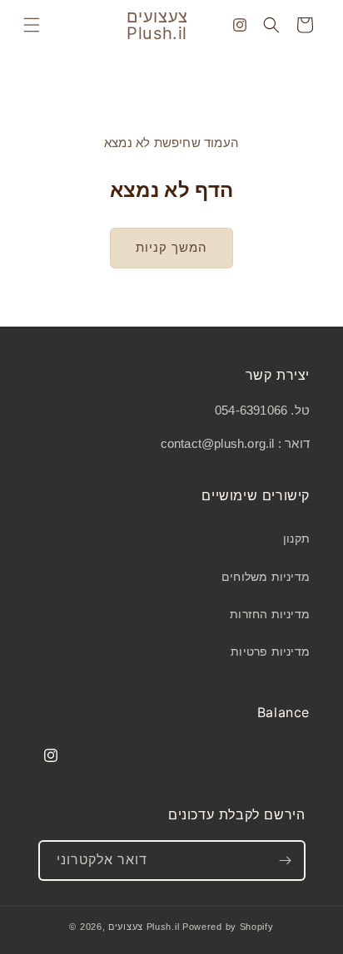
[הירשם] (285, 860)
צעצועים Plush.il (143, 927)
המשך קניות (171, 247)
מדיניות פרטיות (270, 651)
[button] (31, 25)
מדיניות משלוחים (265, 576)
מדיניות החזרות (270, 614)
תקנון (296, 538)
